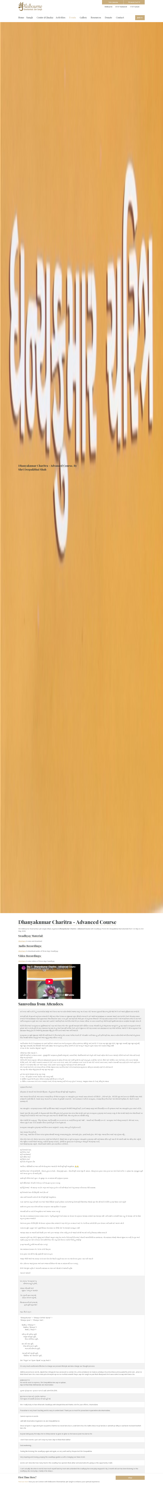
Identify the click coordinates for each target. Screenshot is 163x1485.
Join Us (139, 17)
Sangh (29, 17)
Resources (96, 17)
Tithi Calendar (113, 2)
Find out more (23, 1481)
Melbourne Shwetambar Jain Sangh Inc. (30, 6)
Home (21, 17)
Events (72, 17)
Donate (108, 17)
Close (130, 1478)
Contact (120, 17)
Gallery (83, 17)
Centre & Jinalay (45, 17)
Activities (60, 17)
